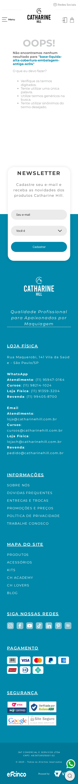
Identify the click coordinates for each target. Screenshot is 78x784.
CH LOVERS (18, 585)
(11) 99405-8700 (42, 397)
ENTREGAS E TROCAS (28, 500)
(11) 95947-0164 (50, 380)
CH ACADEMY (20, 578)
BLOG (12, 593)
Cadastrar (39, 247)
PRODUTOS (18, 555)
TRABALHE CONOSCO (28, 523)
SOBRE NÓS (18, 485)
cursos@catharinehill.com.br (35, 430)
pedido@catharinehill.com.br (35, 453)
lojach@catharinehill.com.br (34, 442)
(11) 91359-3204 (45, 391)
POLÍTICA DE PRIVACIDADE (33, 516)
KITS (11, 570)
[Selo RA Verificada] (43, 707)
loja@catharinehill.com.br (32, 419)
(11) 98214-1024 (37, 385)
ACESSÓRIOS (19, 562)
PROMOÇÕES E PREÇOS (30, 508)
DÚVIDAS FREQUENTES (30, 493)
